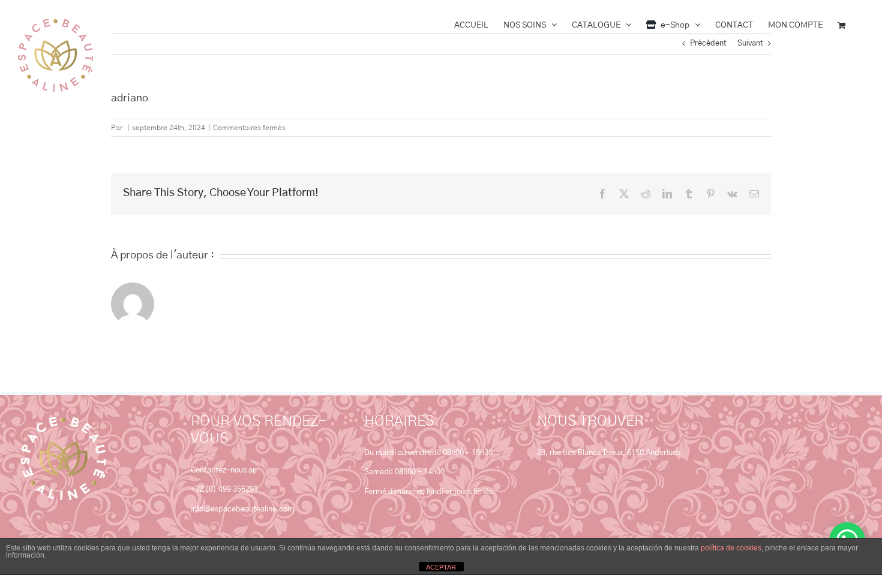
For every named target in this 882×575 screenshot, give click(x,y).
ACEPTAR (441, 567)
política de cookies (731, 548)
